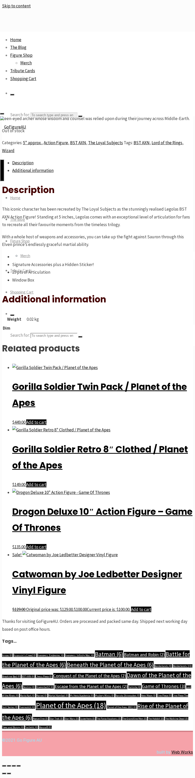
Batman (109, 654)
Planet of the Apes (71, 705)
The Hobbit (156, 718)
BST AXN (28, 676)
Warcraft (45, 727)
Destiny (29, 687)
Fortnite (134, 687)
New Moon (148, 695)
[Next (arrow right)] (9, 773)
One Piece (164, 695)
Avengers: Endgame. (50, 655)
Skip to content (16, 6)
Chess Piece (44, 676)
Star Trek (56, 718)
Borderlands (163, 666)
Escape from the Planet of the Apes (91, 686)
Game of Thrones (163, 686)
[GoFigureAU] (13, 127)
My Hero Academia (82, 695)
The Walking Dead (176, 718)
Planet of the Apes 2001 (122, 707)
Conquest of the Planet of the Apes (89, 676)
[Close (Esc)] (19, 766)
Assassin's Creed (25, 655)
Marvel (41, 695)
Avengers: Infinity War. (79, 655)
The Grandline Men (134, 718)
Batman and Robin (144, 654)
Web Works (182, 752)
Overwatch (27, 707)
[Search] (12, 94)
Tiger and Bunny (13, 727)
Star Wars (71, 718)
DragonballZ (45, 687)
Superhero (87, 718)
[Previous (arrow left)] (4, 773)
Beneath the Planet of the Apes (110, 664)
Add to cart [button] (36, 422)
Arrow (7, 655)
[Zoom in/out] (4, 766)
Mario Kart (27, 695)
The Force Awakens (108, 718)
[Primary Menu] (2, 170)
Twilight (31, 727)
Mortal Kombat (58, 695)
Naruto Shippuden (127, 695)
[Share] (14, 766)
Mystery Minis (105, 695)
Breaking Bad (11, 676)
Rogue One (40, 718)
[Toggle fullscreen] (9, 766)
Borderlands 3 (182, 666)
